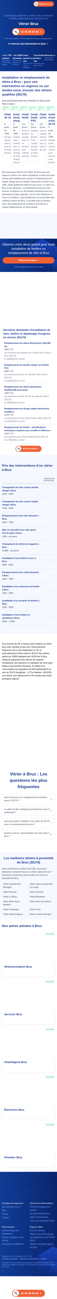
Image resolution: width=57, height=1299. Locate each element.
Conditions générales (9, 1259)
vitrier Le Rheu (10, 897)
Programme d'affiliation (13, 1244)
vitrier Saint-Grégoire (13, 914)
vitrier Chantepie (11, 909)
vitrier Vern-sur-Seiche (40, 901)
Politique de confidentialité (29, 1259)
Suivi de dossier (37, 1230)
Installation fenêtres (24, 116)
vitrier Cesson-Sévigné (40, 914)
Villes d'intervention (39, 1217)
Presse (5, 1214)
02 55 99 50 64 (30, 31)
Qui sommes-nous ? (11, 1207)
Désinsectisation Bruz (18, 966)
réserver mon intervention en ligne (28, 43)
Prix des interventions (40, 1213)
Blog (4, 1210)
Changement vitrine (42, 116)
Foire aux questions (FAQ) (42, 1221)
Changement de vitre (6, 116)
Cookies (44, 1259)
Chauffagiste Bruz (15, 1062)
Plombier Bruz (13, 1157)
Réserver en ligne (27, 260)
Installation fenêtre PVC (33, 117)
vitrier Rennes (10, 892)
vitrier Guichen (37, 892)
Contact (5, 1217)
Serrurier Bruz (13, 1014)
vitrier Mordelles (37, 897)
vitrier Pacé (35, 909)
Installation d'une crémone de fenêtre (50, 119)
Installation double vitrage (15, 117)
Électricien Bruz (14, 1109)
